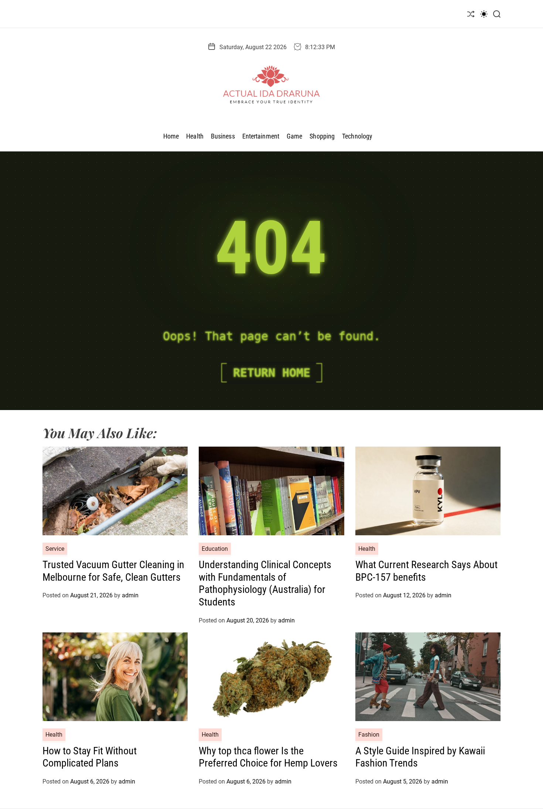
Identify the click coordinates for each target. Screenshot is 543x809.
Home (171, 136)
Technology (357, 136)
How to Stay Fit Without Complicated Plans (89, 757)
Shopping (322, 136)
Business (223, 136)
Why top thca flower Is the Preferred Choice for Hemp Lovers (268, 757)
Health (195, 136)
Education (215, 548)
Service (54, 548)
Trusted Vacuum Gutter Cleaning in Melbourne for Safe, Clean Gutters (113, 571)
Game (294, 136)
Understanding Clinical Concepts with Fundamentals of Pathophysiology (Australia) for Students (265, 583)
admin (130, 595)
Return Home (271, 373)
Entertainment (260, 136)
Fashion (368, 734)
